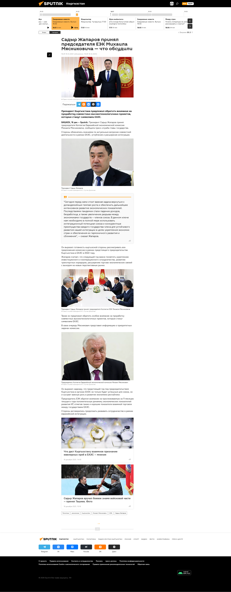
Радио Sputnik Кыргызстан (110, 539)
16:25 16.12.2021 (67, 54)
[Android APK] (184, 573)
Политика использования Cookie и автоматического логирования (64, 564)
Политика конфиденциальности (131, 561)
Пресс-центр (177, 539)
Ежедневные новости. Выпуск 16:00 (64, 23)
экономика (75, 513)
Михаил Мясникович (100, 513)
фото (152, 539)
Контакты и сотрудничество (82, 561)
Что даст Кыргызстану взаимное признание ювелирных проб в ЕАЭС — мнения (90, 453)
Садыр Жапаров (120, 513)
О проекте (43, 561)
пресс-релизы (111, 561)
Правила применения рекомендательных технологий (114, 564)
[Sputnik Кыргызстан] (51, 7)
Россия (128, 539)
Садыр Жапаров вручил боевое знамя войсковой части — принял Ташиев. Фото (97, 500)
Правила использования (59, 561)
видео (144, 539)
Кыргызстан (86, 513)
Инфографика (163, 539)
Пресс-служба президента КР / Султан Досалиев (79, 99)
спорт (136, 539)
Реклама (99, 561)
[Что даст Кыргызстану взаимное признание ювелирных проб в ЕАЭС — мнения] (97, 433)
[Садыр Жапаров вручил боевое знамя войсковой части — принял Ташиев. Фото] (97, 479)
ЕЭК (110, 513)
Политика (65, 513)
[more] (129, 240)
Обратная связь (144, 564)
